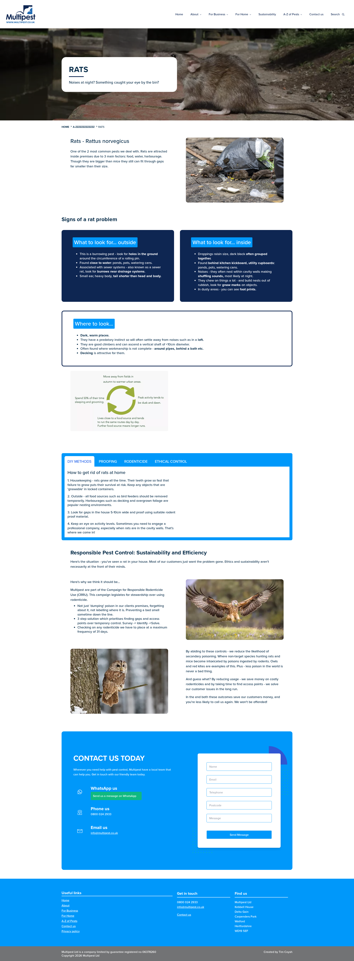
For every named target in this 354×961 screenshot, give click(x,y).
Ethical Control (171, 461)
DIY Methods (79, 461)
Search (336, 14)
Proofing (108, 461)
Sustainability (267, 14)
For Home (241, 14)
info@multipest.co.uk (104, 833)
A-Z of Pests (291, 14)
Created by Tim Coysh (278, 952)
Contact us (316, 14)
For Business (217, 14)
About (194, 14)
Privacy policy (71, 931)
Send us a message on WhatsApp (114, 796)
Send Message (239, 835)
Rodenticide (136, 461)
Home (179, 14)
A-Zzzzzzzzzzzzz (84, 127)
